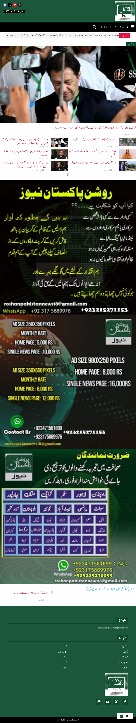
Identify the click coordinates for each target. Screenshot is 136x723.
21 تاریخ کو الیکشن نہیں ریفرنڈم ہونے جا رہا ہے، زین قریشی (30, 593)
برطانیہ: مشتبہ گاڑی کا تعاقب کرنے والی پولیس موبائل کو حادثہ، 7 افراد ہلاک (61, 35)
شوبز (65, 662)
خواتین (64, 646)
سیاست (125, 668)
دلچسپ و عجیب (62, 652)
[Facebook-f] (125, 702)
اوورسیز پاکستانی (123, 662)
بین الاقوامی (124, 657)
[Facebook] (5, 5)
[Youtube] (14, 5)
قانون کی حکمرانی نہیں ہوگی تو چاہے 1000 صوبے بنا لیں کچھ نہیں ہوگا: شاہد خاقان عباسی (102, 35)
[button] (94, 27)
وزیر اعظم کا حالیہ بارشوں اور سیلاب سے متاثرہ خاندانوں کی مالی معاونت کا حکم (93, 163)
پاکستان (125, 652)
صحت (65, 668)
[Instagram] (19, 5)
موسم (65, 657)
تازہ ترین (125, 646)
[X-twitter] (10, 5)
